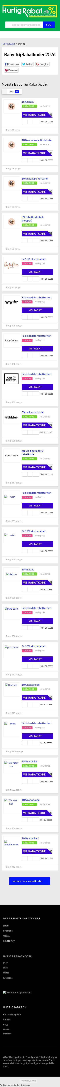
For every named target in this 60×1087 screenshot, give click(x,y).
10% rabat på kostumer (35, 178)
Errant (6, 925)
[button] (12, 64)
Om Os (6, 1029)
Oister (6, 972)
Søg (49, 24)
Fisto (5, 967)
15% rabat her (30, 761)
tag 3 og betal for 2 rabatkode (33, 452)
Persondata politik (12, 1014)
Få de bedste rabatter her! (37, 297)
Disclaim (7, 1033)
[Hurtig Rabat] (30, 10)
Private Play (8, 940)
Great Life (8, 978)
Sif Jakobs (7, 930)
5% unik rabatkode (32, 412)
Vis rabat (36, 271)
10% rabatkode (31, 684)
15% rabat (28, 101)
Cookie (6, 1019)
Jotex (5, 962)
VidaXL (6, 935)
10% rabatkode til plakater (37, 140)
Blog (5, 1024)
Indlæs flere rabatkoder (27, 881)
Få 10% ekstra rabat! (34, 258)
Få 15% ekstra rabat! (34, 531)
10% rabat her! (30, 838)
